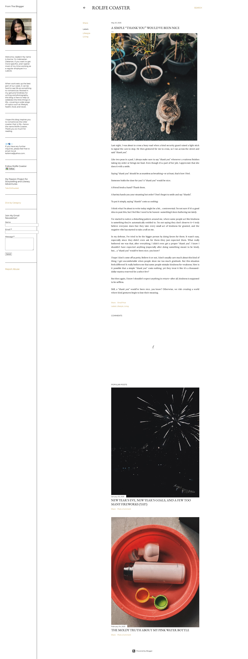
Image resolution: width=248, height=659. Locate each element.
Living (85, 36)
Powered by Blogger (144, 651)
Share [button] (85, 23)
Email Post (122, 303)
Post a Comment (124, 509)
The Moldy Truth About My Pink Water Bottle (150, 630)
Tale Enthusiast (12, 188)
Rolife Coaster (111, 8)
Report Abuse (12, 269)
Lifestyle (86, 33)
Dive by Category (13, 203)
